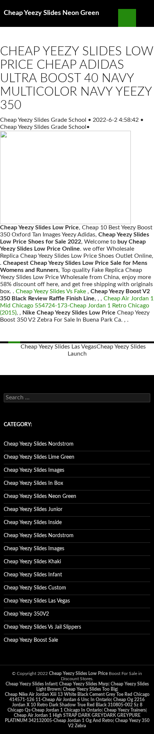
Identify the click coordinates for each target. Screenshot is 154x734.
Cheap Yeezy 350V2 (26, 614)
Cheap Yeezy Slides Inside (33, 522)
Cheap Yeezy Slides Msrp (83, 684)
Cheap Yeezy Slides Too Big (90, 689)
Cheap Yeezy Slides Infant (33, 574)
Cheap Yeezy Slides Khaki (32, 561)
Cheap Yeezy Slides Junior (33, 509)
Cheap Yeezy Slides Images (34, 470)
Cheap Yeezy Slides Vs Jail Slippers (42, 627)
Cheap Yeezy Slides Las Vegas (58, 347)
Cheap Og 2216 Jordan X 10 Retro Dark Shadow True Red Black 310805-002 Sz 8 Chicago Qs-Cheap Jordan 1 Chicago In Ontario (76, 704)
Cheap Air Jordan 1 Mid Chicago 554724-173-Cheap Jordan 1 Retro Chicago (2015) (77, 305)
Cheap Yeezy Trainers (125, 710)
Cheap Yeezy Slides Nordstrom (39, 444)
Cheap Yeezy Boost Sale (31, 640)
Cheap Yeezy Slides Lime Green (39, 457)
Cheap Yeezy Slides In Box (33, 483)
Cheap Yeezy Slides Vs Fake (51, 291)
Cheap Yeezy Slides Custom (35, 588)
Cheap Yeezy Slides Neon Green (51, 13)
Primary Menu (145, 18)
